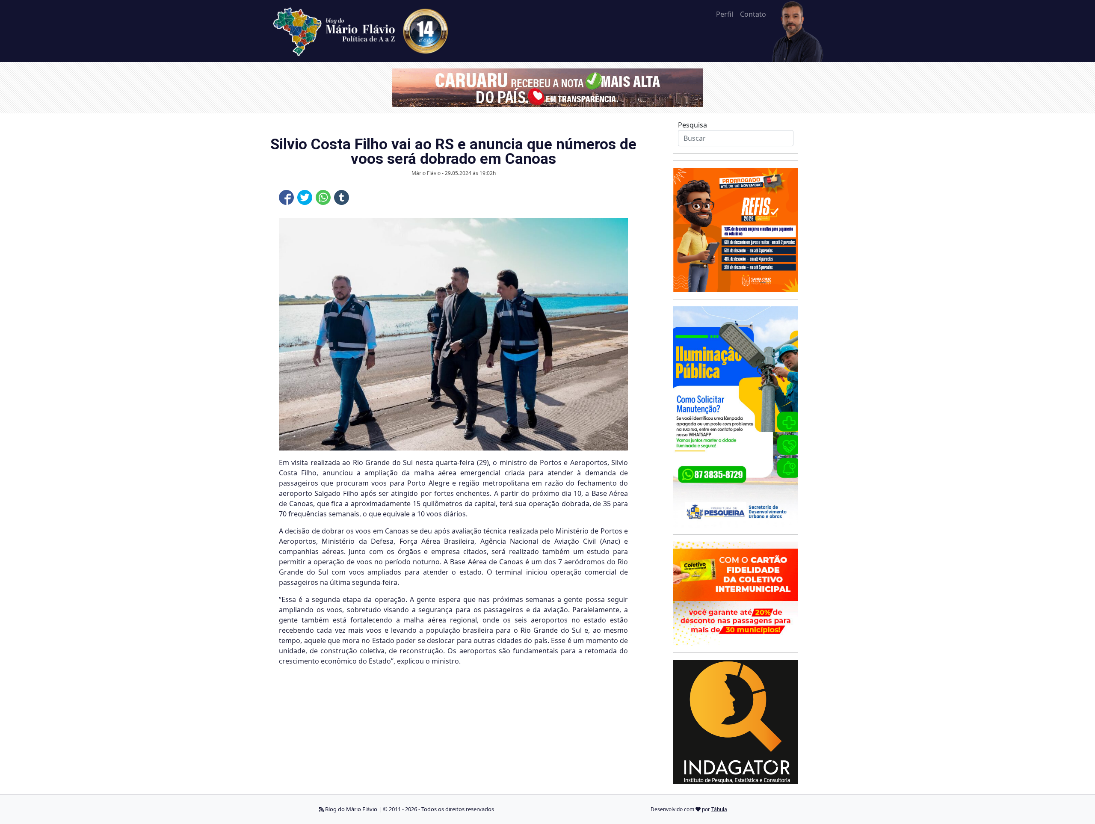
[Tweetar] (304, 197)
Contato (753, 14)
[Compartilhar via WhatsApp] (323, 197)
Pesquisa (692, 125)
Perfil (724, 14)
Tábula (719, 809)
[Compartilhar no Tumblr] (341, 197)
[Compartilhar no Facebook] (286, 197)
